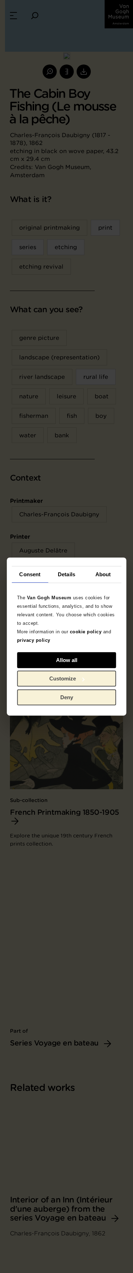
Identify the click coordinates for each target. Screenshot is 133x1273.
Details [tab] (66, 574)
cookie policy (86, 631)
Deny (66, 697)
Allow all (66, 660)
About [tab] (103, 574)
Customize (62, 678)
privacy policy (33, 640)
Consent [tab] (29, 574)
